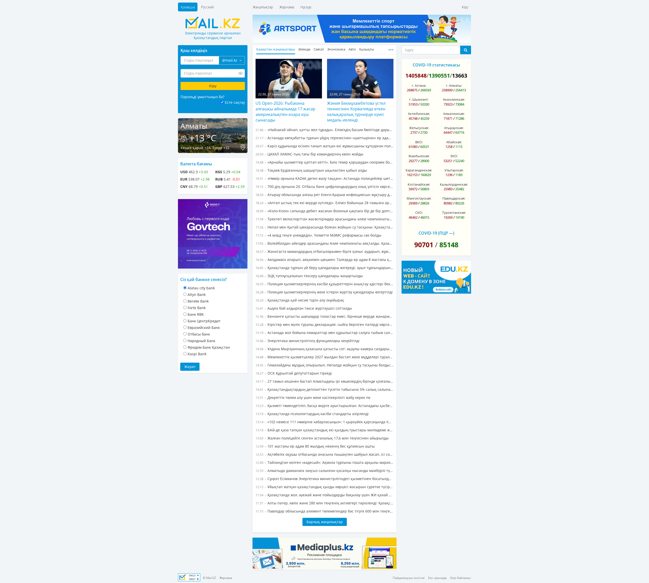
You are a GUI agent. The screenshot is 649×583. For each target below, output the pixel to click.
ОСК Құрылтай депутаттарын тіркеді (294, 373)
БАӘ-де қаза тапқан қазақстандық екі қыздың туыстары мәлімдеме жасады (324, 430)
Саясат (319, 49)
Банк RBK (196, 314)
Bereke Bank (198, 301)
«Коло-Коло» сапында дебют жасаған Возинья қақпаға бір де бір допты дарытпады (324, 210)
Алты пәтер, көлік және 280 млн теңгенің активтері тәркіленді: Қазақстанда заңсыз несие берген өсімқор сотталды (324, 503)
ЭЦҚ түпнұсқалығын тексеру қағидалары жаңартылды (309, 275)
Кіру (465, 7)
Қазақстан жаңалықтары (275, 49)
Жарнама (286, 7)
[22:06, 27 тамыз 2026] (360, 78)
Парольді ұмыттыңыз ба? (202, 96)
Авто (352, 49)
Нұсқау (305, 7)
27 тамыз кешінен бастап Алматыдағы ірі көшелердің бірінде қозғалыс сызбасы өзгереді (324, 381)
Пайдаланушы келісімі (409, 578)
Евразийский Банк (204, 327)
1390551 (439, 75)
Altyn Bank (197, 294)
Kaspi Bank (197, 353)
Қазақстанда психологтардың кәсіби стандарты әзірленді (312, 413)
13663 (459, 75)
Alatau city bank (201, 288)
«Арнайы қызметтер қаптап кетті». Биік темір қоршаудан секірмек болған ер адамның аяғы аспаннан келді (324, 162)
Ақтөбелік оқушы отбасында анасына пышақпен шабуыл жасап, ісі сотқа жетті (324, 454)
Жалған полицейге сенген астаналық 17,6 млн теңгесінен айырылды (322, 438)
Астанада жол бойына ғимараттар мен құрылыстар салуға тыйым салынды (324, 332)
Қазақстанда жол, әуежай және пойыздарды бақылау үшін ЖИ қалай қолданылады (324, 494)
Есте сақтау (235, 102)
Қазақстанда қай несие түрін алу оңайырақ (300, 300)
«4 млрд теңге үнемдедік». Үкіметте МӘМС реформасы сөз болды (318, 235)
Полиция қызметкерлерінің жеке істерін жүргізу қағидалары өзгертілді (324, 292)
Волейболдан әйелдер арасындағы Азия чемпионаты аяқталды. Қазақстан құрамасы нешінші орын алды (324, 243)
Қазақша (188, 7)
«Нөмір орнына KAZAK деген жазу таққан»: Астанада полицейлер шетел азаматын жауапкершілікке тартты (324, 178)
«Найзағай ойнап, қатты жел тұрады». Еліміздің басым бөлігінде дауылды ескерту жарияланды (324, 129)
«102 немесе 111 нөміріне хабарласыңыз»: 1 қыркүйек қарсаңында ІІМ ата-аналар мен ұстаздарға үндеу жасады (324, 421)
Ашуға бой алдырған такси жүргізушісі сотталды (304, 308)
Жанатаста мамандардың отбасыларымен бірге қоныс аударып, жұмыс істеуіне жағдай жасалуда (324, 251)
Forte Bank (197, 307)
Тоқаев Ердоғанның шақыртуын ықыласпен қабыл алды (311, 170)
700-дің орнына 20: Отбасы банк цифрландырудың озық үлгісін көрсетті (324, 186)
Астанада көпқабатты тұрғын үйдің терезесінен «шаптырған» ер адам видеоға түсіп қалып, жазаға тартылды (324, 137)
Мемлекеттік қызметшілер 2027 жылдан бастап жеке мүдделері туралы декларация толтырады (324, 357)
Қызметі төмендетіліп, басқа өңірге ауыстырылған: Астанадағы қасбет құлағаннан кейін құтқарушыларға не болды (324, 405)
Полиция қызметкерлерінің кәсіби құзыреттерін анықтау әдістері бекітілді (324, 283)
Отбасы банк (199, 334)
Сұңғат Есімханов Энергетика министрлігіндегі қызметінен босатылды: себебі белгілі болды (324, 478)
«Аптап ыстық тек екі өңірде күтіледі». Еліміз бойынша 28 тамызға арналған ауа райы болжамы (324, 202)
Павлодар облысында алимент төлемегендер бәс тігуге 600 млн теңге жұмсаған (324, 511)
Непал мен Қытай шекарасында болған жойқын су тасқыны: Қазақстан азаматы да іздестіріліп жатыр (324, 227)
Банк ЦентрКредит (204, 321)
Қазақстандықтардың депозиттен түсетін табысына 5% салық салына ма (324, 389)
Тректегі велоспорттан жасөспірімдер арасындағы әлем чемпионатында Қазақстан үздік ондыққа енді (324, 219)
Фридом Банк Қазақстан (209, 347)
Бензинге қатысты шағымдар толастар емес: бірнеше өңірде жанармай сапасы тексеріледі (324, 316)
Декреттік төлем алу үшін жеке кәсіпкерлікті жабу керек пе (313, 397)
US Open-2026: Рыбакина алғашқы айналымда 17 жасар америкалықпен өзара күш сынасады (285, 111)
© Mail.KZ (209, 578)
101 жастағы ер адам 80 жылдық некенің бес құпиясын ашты (315, 446)
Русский (207, 7)
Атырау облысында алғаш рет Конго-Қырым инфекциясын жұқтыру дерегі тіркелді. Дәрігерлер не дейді (324, 194)
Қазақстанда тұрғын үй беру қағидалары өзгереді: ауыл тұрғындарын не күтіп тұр (324, 267)
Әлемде (304, 49)
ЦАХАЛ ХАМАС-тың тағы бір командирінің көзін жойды (309, 154)
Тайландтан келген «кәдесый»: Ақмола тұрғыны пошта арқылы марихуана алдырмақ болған (324, 462)
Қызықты (366, 49)
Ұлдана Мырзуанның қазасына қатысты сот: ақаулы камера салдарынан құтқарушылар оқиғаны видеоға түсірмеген (324, 348)
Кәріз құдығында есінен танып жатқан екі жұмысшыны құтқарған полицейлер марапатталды (324, 146)
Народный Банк (201, 340)
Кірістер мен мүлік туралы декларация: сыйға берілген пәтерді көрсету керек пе (324, 324)
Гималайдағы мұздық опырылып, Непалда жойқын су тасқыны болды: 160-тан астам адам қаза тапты (324, 365)
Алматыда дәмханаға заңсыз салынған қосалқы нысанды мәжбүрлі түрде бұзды (324, 470)
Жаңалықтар (263, 7)
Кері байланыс (460, 578)
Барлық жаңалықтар (325, 521)
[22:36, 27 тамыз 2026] (289, 78)
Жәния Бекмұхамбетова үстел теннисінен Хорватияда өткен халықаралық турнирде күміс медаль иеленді (356, 111)
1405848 (416, 75)
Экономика (336, 49)
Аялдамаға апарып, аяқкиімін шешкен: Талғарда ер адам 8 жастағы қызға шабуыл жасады (324, 259)
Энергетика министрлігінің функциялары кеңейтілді (307, 340)
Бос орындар (437, 578)
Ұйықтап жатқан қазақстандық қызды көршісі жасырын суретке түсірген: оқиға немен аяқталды (324, 486)
